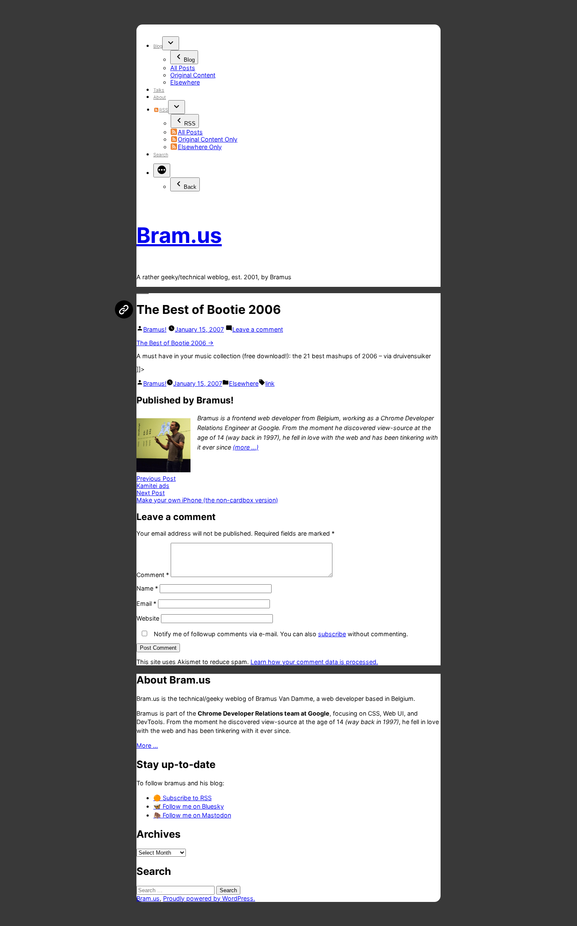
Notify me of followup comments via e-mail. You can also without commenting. (280, 633)
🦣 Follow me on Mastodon (192, 815)
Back (190, 187)
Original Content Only (207, 139)
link (270, 383)
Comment (152, 574)
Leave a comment (257, 329)
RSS (163, 110)
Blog (157, 46)
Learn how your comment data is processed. (314, 661)
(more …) (246, 447)
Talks (158, 90)
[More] (161, 170)
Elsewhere (185, 82)
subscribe (332, 633)
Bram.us (179, 235)
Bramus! (154, 329)
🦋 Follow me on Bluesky (188, 806)
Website (147, 618)
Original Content (192, 75)
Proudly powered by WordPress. (209, 898)
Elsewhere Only (200, 146)
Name (147, 588)
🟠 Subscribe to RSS (182, 797)
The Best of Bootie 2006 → (175, 342)
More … (147, 745)
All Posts (182, 67)
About (159, 97)
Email (146, 603)
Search (160, 155)
